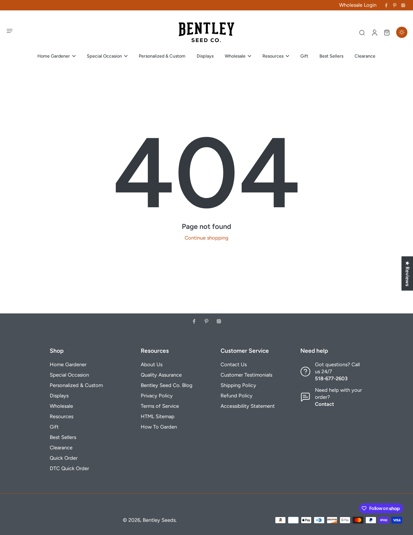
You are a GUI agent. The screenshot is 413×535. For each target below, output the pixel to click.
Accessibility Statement (248, 406)
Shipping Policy (238, 385)
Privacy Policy (157, 396)
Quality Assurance (161, 375)
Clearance (61, 448)
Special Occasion (69, 375)
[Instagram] (403, 5)
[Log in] (374, 32)
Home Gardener (68, 364)
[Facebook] (386, 5)
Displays (59, 396)
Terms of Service (160, 406)
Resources (61, 416)
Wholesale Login (357, 5)
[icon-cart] (386, 32)
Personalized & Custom (76, 385)
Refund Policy (237, 396)
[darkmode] (401, 32)
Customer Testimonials (246, 375)
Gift (54, 427)
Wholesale (61, 406)
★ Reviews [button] (407, 273)
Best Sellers (63, 437)
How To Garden (159, 427)
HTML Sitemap (157, 416)
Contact (324, 404)
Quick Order (64, 458)
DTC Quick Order (69, 468)
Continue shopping (206, 238)
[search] (362, 32)
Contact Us (234, 364)
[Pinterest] (395, 5)
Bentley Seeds (159, 520)
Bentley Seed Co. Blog (166, 385)
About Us (151, 364)
